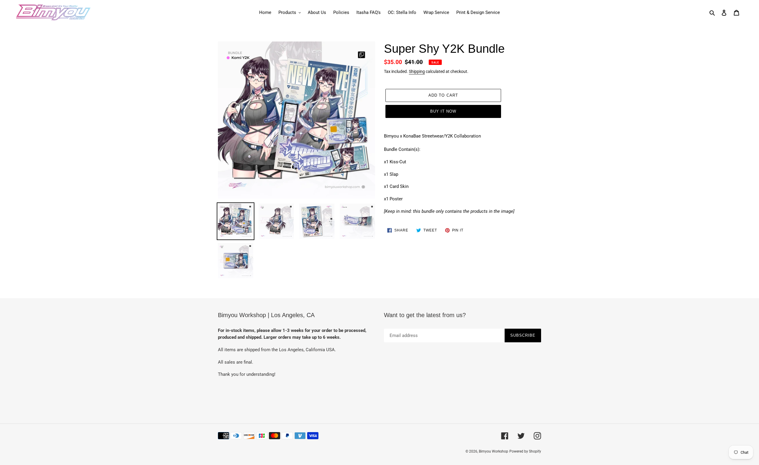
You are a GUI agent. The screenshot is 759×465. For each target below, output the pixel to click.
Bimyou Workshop (493, 451)
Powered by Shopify (525, 451)
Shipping (417, 71)
